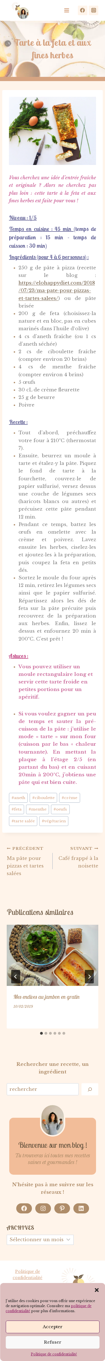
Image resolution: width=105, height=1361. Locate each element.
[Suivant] (89, 976)
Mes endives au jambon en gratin (46, 996)
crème (69, 797)
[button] (96, 1290)
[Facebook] (82, 10)
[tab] (41, 1033)
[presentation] (52, 955)
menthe (37, 809)
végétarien (54, 821)
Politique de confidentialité (54, 1354)
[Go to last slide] (15, 976)
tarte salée (23, 821)
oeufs (60, 809)
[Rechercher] (89, 1089)
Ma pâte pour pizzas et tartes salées (25, 861)
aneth (18, 797)
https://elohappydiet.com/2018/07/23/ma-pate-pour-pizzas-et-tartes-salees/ (56, 290)
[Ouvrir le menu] (68, 10)
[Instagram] (93, 10)
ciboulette (43, 797)
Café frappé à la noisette (78, 857)
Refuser (52, 1342)
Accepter (52, 1326)
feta (16, 809)
